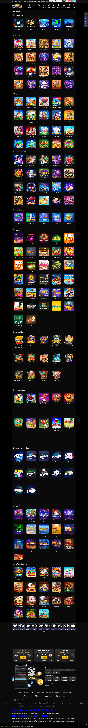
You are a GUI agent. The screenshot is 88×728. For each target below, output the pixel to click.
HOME (29, 7)
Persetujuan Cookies (66, 724)
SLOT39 (13, 712)
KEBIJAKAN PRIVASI (57, 692)
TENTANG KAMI (19, 692)
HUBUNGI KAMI (48, 692)
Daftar (74, 1)
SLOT (39, 7)
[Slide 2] (43, 660)
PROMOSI (69, 7)
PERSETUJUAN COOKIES (67, 692)
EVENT (74, 7)
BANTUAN (26, 692)
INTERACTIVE (63, 7)
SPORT (49, 7)
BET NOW (23, 657)
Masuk (70, 1)
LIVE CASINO (44, 7)
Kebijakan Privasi (29, 726)
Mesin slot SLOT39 (28, 718)
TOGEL (34, 7)
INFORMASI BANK (40, 692)
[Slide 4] (45, 660)
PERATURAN (32, 692)
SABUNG (53, 7)
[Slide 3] (44, 660)
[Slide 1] (42, 660)
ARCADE (58, 7)
